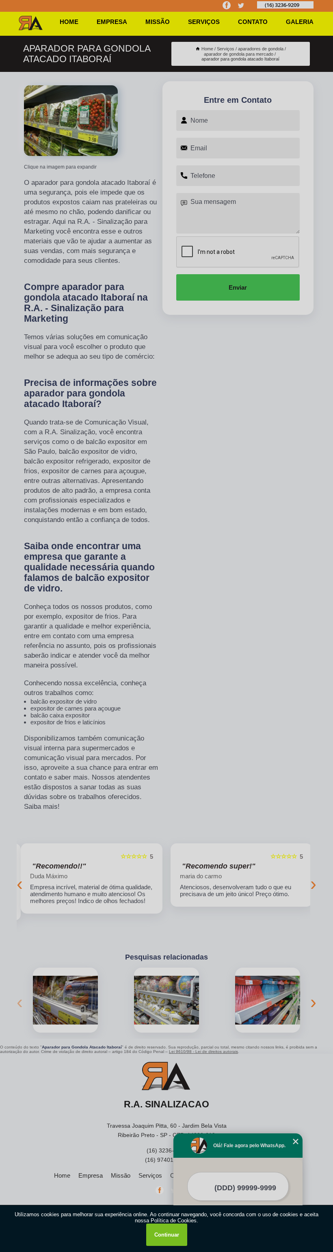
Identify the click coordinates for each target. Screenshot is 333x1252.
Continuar (166, 1235)
